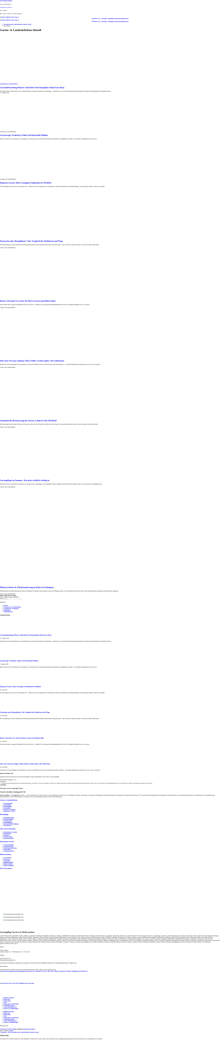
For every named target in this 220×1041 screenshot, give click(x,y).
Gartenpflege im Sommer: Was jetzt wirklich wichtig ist (24, 480)
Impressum (6, 999)
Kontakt (121, 18)
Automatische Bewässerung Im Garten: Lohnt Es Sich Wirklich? (28, 420)
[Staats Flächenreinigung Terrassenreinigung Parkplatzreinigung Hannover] (13, 995)
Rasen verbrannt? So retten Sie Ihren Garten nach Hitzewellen (28, 301)
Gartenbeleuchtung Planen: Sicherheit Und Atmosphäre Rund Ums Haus (32, 87)
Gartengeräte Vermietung (10, 608)
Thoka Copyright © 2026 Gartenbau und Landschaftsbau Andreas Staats (19, 1031)
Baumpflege (4, 814)
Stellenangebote (8, 611)
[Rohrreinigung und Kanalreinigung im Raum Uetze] (43, 971)
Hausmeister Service (7, 841)
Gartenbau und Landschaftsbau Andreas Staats (17, 24)
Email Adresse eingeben (6, 779)
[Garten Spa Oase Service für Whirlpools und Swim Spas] (17, 983)
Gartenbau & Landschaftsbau (9, 84)
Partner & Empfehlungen (10, 1008)
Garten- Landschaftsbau (8, 800)
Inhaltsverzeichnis (8, 997)
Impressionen (115, 18)
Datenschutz (7, 1001)
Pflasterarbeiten (5, 854)
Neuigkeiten (6, 610)
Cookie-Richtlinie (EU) (10, 1007)
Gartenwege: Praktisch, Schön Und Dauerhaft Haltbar (24, 135)
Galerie (5, 605)
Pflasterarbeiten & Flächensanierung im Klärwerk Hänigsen (27, 587)
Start (93, 18)
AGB (4, 1002)
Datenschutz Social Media (10, 1004)
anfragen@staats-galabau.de (6, 7)
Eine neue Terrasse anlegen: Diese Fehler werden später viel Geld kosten (32, 361)
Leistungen (104, 18)
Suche (1, 598)
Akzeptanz (3, 781)
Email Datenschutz (8, 1005)
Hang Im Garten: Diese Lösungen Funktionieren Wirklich (25, 183)
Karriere (125, 18)
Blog (109, 18)
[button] (98, 18)
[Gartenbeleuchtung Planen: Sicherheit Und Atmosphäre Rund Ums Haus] (44, 82)
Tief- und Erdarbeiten (7, 829)
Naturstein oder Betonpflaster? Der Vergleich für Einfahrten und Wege (31, 241)
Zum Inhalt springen (6, 0)
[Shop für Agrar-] (13, 981)
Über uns (97, 18)
